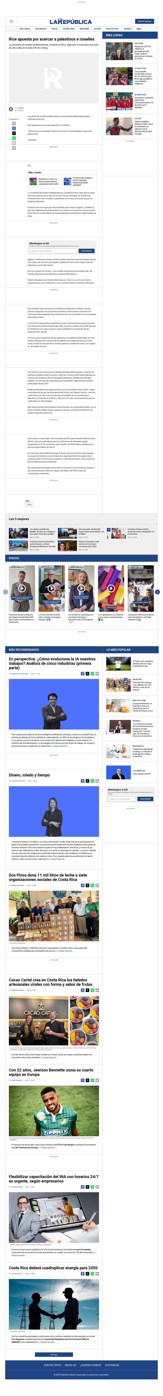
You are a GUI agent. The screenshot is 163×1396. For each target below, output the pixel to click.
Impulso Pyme (139, 700)
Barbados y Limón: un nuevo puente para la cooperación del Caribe (49, 181)
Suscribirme (87, 251)
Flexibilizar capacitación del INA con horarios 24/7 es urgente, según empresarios (54, 1179)
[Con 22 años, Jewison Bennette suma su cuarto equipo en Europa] (54, 1111)
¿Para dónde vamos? (142, 774)
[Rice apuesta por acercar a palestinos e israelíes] (54, 78)
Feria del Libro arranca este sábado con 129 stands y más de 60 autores (142, 686)
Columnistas (139, 771)
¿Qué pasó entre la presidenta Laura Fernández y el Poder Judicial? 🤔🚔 (141, 617)
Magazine (137, 679)
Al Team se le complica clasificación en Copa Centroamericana (143, 663)
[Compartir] (14, 148)
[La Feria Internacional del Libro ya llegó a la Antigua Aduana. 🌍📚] (52, 588)
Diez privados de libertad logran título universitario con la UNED (91, 531)
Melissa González (18, 885)
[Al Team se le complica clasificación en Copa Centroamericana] (118, 664)
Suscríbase (112, 1365)
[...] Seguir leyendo (59, 746)
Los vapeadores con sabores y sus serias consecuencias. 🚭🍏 (110, 617)
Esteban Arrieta (17, 1187)
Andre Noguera (17, 1080)
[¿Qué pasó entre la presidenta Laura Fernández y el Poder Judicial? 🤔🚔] (141, 588)
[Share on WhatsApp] (14, 138)
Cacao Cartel (57, 1054)
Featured (139, 43)
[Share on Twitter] (14, 133)
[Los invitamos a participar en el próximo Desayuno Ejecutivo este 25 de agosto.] (81, 588)
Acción (138, 119)
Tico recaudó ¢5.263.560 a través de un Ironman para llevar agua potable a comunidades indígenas (143, 77)
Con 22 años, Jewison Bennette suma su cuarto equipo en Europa (51, 1072)
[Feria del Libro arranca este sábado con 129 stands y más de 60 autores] (118, 685)
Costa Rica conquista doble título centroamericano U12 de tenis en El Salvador (144, 103)
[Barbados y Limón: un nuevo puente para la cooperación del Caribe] (33, 181)
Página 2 (136, 721)
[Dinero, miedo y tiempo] (54, 811)
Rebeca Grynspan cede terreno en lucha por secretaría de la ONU (89, 544)
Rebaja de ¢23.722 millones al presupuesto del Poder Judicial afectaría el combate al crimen (144, 52)
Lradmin (21, 108)
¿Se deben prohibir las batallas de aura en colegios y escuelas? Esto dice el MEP (42, 531)
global (29, 504)
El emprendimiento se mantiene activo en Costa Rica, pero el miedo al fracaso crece (143, 707)
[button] (144, 21)
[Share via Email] (14, 143)
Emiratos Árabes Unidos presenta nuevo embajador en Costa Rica (141, 531)
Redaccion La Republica (20, 674)
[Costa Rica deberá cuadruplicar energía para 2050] (54, 1304)
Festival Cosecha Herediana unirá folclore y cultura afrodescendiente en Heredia (42, 544)
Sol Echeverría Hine (18, 781)
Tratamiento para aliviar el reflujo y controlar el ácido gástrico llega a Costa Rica (143, 753)
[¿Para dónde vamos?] (118, 772)
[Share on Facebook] (14, 128)
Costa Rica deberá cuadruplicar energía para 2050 (53, 1268)
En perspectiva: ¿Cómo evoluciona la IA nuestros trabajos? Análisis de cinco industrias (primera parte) (52, 663)
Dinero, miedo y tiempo (29, 775)
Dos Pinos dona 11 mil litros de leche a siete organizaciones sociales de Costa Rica (48, 877)
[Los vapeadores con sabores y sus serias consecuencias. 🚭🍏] (111, 588)
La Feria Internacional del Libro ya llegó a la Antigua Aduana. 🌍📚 (49, 617)
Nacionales (138, 746)
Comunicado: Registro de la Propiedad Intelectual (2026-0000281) (82, 181)
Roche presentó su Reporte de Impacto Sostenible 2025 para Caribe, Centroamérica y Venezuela (21, 618)
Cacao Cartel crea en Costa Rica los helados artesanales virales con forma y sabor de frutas (50, 982)
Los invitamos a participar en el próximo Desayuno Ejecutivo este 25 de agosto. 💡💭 (80, 618)
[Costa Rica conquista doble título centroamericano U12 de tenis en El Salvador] (119, 101)
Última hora (140, 68)
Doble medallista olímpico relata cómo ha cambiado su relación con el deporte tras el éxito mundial (144, 127)
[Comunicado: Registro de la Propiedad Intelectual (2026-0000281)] (67, 181)
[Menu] (12, 21)
